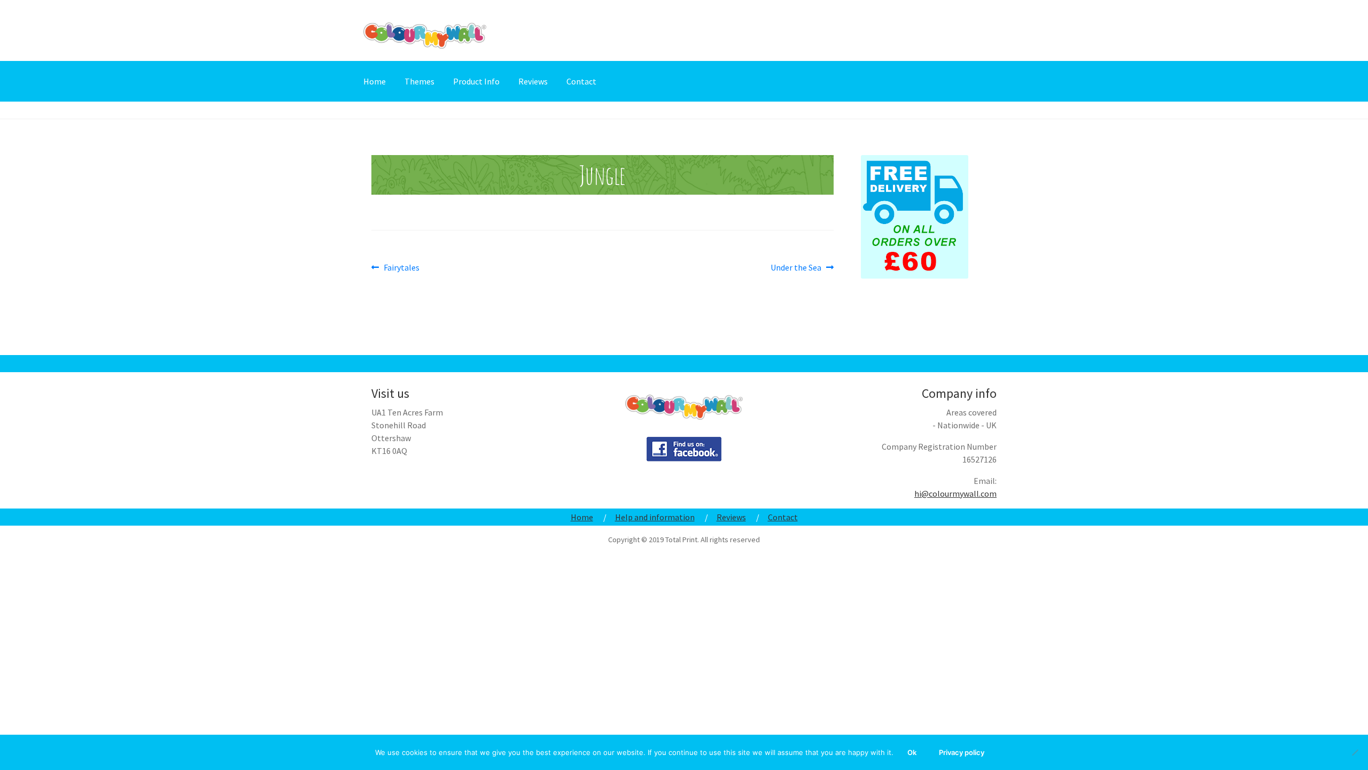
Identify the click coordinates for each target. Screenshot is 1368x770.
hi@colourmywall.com (955, 493)
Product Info (476, 81)
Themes (419, 81)
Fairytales (401, 267)
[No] (1354, 752)
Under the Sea (796, 267)
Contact (581, 81)
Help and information (655, 517)
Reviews (533, 81)
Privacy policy (961, 752)
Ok (911, 752)
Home (374, 81)
